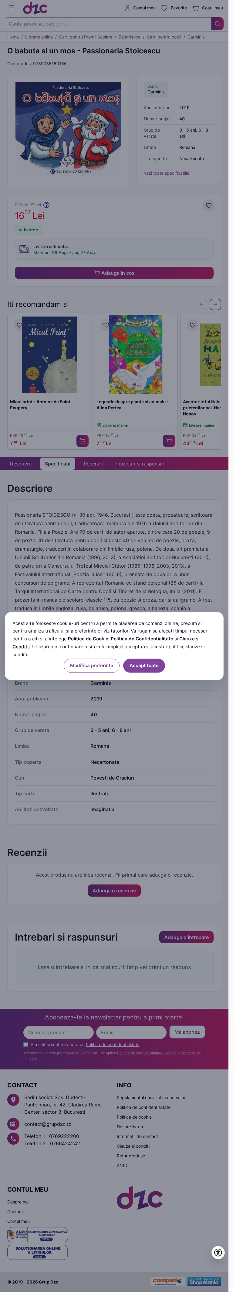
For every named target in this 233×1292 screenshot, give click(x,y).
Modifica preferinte (91, 665)
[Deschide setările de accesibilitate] (218, 1252)
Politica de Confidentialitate (142, 639)
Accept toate (144, 665)
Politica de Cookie (88, 639)
